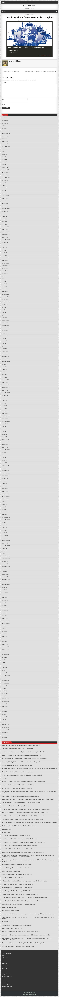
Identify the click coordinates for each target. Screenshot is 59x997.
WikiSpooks (5, 957)
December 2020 (6, 169)
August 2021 (5, 149)
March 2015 (4, 348)
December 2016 (5, 294)
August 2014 (5, 364)
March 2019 (4, 224)
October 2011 (5, 447)
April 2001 (4, 631)
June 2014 (4, 369)
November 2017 (6, 265)
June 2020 (4, 185)
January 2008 (5, 538)
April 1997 (4, 665)
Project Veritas (5, 982)
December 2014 (5, 356)
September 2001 (6, 626)
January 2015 (5, 353)
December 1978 (5, 732)
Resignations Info (6, 974)
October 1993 (5, 693)
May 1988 (4, 719)
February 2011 (5, 465)
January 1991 (5, 706)
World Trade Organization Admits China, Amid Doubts (17, 748)
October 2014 (5, 359)
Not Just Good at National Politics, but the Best (15, 806)
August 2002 (5, 610)
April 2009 (4, 509)
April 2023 (4, 128)
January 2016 (5, 322)
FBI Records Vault (6, 953)
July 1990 (4, 709)
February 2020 (5, 195)
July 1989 (4, 714)
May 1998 (4, 659)
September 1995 (6, 675)
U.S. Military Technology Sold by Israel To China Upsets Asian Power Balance (24, 897)
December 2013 (5, 385)
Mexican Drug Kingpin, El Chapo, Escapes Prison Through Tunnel (21, 931)
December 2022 (6, 130)
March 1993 (4, 696)
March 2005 (5, 571)
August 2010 (5, 478)
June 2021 (4, 154)
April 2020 (4, 190)
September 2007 (6, 545)
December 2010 (5, 470)
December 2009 (6, 493)
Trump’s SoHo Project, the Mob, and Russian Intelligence (18, 785)
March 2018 (4, 255)
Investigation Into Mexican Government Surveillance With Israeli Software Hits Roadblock (28, 799)
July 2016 (4, 307)
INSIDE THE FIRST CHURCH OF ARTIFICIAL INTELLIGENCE (20, 894)
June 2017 (4, 278)
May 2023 (4, 125)
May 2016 (4, 312)
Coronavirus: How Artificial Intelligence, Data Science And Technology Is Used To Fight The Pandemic (29, 792)
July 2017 (4, 276)
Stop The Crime (6, 984)
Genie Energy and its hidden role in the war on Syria (17, 884)
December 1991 (5, 701)
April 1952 (4, 737)
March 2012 (4, 436)
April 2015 (4, 346)
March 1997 (4, 667)
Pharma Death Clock (7, 986)
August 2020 (5, 180)
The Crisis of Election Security (10, 910)
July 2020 (4, 182)
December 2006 (6, 556)
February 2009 (5, 512)
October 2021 (5, 143)
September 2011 (6, 449)
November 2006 (6, 558)
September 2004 (6, 584)
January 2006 (5, 563)
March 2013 (4, 408)
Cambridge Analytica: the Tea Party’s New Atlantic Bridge (18, 904)
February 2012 (5, 439)
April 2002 (4, 615)
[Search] (56, 11)
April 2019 (4, 221)
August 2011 (4, 452)
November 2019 (6, 203)
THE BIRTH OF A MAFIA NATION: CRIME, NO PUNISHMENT (20, 845)
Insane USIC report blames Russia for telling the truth (17, 868)
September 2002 (6, 608)
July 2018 (4, 245)
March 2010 (4, 486)
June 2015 (4, 341)
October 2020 (5, 175)
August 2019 (5, 211)
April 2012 (4, 434)
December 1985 (5, 727)
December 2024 (5, 120)
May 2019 (4, 219)
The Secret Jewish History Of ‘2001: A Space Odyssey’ (17, 887)
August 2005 (5, 569)
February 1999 (5, 649)
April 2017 (4, 283)
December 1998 (5, 654)
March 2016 (4, 317)
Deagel (3, 955)
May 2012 (4, 431)
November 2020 (6, 172)
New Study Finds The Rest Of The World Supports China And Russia (21, 901)
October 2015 (5, 330)
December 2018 (5, 232)
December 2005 (6, 566)
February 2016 (5, 320)
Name (3, 99)
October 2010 (5, 475)
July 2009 (4, 501)
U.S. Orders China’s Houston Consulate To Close (16, 835)
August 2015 (5, 335)
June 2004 (4, 587)
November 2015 (6, 328)
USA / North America (30, 14)
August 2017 (5, 273)
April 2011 (4, 460)
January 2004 (5, 597)
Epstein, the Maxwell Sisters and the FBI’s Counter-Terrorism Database (23, 852)
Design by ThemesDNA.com (29, 994)
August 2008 (5, 522)
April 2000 (4, 641)
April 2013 (4, 405)
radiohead (21, 20)
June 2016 (4, 309)
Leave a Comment (37, 20)
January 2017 (5, 291)
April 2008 (4, 532)
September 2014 (6, 361)
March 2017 (4, 286)
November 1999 (5, 646)
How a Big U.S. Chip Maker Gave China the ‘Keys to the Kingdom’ (21, 762)
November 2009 (6, 496)
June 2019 (4, 216)
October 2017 (5, 268)
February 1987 (5, 724)
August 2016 (5, 304)
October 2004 (5, 582)
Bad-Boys (4, 968)
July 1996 (4, 670)
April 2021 (4, 159)
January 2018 (5, 260)
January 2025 (5, 118)
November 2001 (6, 623)
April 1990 (4, 711)
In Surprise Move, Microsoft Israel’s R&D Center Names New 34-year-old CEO (25, 812)
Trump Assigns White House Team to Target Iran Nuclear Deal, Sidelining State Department (28, 914)
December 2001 (5, 621)
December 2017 (5, 263)
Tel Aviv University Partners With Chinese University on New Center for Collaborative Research (29, 822)
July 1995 (4, 678)
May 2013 (4, 403)
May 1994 (4, 688)
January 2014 (5, 382)
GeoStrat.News (29, 5)
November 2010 (6, 473)
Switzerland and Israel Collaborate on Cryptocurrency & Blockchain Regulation (25, 881)
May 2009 (4, 506)
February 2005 (5, 574)
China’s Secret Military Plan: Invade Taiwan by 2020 (17, 772)
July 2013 (4, 398)
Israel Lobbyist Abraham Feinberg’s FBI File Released (17, 891)
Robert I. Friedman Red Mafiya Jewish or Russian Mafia (18, 946)
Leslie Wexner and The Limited (11, 871)
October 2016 (5, 299)
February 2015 (5, 351)
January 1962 (5, 735)
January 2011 (5, 468)
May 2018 (4, 250)
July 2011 (4, 455)
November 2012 (6, 416)
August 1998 (5, 657)
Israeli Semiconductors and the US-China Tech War (17, 874)
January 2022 (5, 141)
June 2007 (4, 548)
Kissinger (4, 778)
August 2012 (5, 423)
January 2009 (5, 514)
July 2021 (4, 151)
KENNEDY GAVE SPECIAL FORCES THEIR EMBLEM (17, 925)
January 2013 (5, 413)
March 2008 (5, 535)
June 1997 (4, 662)
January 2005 (5, 576)
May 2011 (4, 457)
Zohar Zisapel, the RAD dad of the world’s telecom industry (19, 849)
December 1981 (5, 729)
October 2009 (5, 499)
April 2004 (4, 589)
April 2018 (4, 252)
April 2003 (4, 605)
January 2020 (5, 198)
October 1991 (5, 703)
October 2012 (5, 418)
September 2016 (6, 302)
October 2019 (5, 206)
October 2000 (5, 639)
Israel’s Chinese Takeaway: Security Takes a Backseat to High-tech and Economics (26, 752)
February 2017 (5, 289)
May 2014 (4, 372)
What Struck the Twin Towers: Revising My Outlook (17, 765)
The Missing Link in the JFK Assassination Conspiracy (29, 17)
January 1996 (5, 672)
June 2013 (4, 400)
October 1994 (5, 685)
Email (3, 102)
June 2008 (4, 527)
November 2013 (6, 387)
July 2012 (4, 426)
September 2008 (6, 519)
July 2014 (4, 366)
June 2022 (4, 138)
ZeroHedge (5, 966)
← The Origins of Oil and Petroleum (10, 71)
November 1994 (5, 683)
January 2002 (5, 618)
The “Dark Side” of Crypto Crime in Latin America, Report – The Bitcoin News (24, 758)
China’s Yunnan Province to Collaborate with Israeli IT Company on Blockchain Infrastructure (29, 768)
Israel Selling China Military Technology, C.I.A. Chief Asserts (19, 839)
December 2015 (5, 325)
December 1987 (5, 722)
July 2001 (4, 628)
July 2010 (4, 481)
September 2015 (6, 333)
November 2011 (5, 444)
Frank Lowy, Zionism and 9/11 (10, 907)
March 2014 (4, 377)
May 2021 (4, 156)
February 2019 (5, 226)
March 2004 (5, 592)
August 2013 (5, 395)
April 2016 (4, 315)
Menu (4, 2)
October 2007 (5, 543)
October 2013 (5, 390)
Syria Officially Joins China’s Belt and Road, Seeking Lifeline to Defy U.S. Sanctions (26, 809)
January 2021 (5, 167)
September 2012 (6, 421)
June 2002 (4, 613)
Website (4, 104)
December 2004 (6, 579)
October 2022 (5, 136)
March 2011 (4, 462)
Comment (4, 82)
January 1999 (5, 652)
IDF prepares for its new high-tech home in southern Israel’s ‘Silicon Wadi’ (24, 842)
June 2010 (4, 483)
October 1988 (5, 716)
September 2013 (6, 392)
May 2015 (4, 343)
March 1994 (4, 690)
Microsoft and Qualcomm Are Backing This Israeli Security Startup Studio (23, 943)
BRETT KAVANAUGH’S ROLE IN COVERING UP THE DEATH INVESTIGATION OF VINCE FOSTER (28, 917)
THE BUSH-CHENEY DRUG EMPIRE (12, 877)
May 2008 (4, 530)
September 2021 (6, 146)
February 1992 (5, 698)
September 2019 (6, 208)
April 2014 (4, 374)
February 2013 (5, 410)
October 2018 (5, 237)
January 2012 (5, 442)
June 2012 (4, 429)
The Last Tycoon (6, 829)
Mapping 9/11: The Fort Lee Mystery (12, 928)
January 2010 (5, 491)
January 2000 (5, 644)
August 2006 (5, 561)
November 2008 (6, 517)
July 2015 (4, 338)
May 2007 (4, 550)
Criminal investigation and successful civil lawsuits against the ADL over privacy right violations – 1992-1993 (27, 938)
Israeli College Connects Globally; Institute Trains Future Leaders (21, 796)
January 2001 (5, 636)
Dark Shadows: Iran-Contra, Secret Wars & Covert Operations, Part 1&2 (23, 819)
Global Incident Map (7, 976)
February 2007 (5, 553)
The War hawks (6, 832)
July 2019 (4, 213)
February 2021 (5, 164)
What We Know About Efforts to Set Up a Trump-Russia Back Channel (22, 775)
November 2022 (6, 133)
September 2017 (6, 270)
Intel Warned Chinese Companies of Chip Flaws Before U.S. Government (23, 816)
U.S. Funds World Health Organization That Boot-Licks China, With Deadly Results (26, 935)
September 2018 (6, 239)
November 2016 (6, 296)
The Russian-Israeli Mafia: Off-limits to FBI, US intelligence (19, 826)
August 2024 (5, 123)
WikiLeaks (4, 963)
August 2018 (5, 242)
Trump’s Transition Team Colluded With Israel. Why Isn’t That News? (22, 755)
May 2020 (4, 188)
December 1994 (5, 680)
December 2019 (5, 201)
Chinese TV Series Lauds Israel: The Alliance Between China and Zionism (23, 781)
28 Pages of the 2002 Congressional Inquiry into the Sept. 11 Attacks (21, 745)
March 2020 (5, 193)
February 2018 (5, 258)
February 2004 (5, 595)
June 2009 (4, 504)
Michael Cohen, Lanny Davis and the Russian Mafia (17, 788)
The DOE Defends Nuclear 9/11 (11, 922)
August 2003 (5, 600)
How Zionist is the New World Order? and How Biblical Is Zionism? (21, 802)
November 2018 (6, 234)
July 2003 (4, 602)
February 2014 (5, 379)
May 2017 (4, 281)
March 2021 (4, 162)
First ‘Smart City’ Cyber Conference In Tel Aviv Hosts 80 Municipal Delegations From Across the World (29, 860)
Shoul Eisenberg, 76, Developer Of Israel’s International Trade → (41, 71)
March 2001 (4, 633)
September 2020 (6, 177)
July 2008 (4, 525)
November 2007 (6, 540)
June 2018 (4, 247)
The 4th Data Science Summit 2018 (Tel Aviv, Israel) (16, 864)
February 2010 (5, 488)
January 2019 (5, 229)
